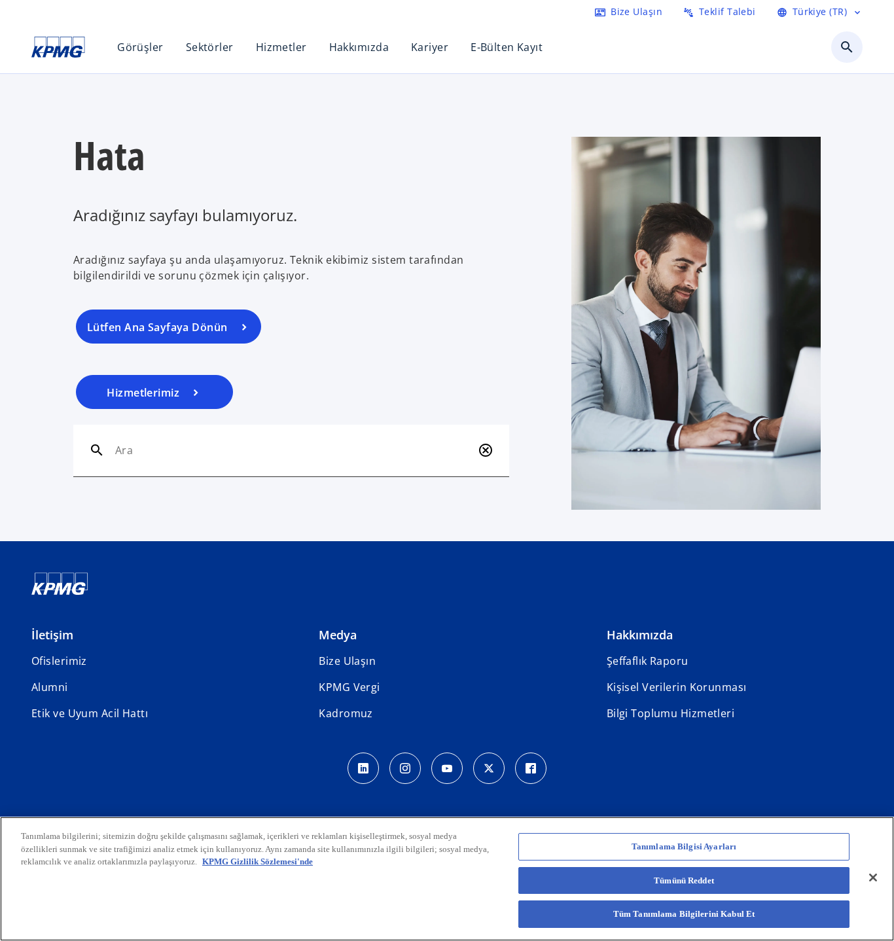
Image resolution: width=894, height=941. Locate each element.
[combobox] (294, 450)
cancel (485, 450)
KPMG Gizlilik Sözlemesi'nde (257, 861)
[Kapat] (873, 877)
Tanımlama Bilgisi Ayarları (684, 846)
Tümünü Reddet (684, 880)
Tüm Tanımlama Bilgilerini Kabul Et (684, 914)
